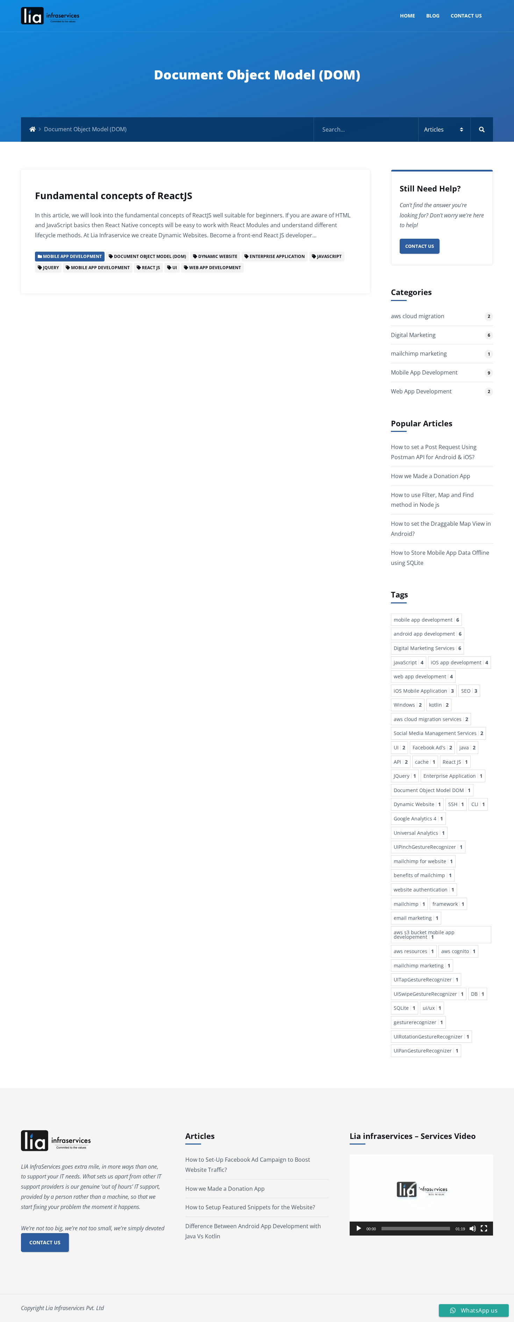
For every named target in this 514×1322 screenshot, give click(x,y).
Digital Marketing (413, 335)
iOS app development (459, 662)
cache (425, 761)
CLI (478, 804)
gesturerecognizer (418, 1022)
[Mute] (472, 1228)
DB (477, 994)
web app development (423, 676)
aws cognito (458, 951)
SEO (469, 690)
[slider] (415, 1228)
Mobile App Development (424, 372)
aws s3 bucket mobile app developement (424, 934)
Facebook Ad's (432, 747)
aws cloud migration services (431, 719)
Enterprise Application (453, 775)
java (467, 747)
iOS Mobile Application (424, 690)
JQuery (405, 775)
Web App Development (421, 391)
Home (407, 15)
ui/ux (432, 1008)
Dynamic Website (417, 804)
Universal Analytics (419, 833)
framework (448, 904)
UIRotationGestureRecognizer (431, 1036)
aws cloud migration (417, 316)
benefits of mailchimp (423, 875)
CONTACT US (44, 1242)
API (401, 761)
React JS (455, 761)
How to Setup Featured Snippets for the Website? (250, 1207)
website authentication (424, 889)
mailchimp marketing (419, 353)
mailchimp (409, 904)
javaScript (408, 662)
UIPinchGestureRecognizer (428, 847)
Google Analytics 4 (418, 818)
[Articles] (403, 129)
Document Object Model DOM (432, 790)
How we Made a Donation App (430, 476)
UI (399, 747)
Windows (408, 704)
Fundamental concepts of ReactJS (113, 195)
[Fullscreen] (483, 1228)
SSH (456, 804)
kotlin (439, 704)
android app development (428, 633)
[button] (421, 1195)
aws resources (414, 951)
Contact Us (466, 15)
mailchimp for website (423, 861)
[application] (421, 1195)
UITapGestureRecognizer (426, 979)
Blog (433, 15)
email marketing (416, 918)
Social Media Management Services (438, 733)
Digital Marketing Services (427, 648)
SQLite (404, 1008)
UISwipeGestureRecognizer (429, 994)
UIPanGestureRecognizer (426, 1050)
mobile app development (426, 619)
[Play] (358, 1228)
